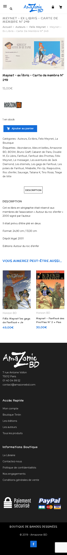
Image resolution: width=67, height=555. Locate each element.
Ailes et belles (40, 147)
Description (33, 190)
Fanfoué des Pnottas (41, 155)
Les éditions (10, 420)
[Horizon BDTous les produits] (13, 104)
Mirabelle (30, 168)
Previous (6, 302)
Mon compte (10, 408)
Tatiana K (34, 172)
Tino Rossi (48, 172)
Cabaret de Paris (42, 152)
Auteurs (20, 27)
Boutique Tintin (12, 414)
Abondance (24, 147)
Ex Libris (11, 155)
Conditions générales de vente (21, 480)
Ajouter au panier (22, 128)
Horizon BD (10, 313)
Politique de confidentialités (19, 467)
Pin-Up (41, 168)
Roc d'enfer (9, 172)
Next (61, 302)
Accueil (7, 27)
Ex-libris (32, 138)
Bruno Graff (24, 152)
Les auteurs (10, 427)
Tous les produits (13, 433)
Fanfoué (22, 155)
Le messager (21, 160)
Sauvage (23, 172)
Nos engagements (14, 473)
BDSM (12, 152)
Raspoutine (53, 168)
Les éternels (22, 164)
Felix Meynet (37, 27)
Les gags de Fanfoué (43, 164)
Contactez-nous (12, 461)
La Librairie (9, 455)
